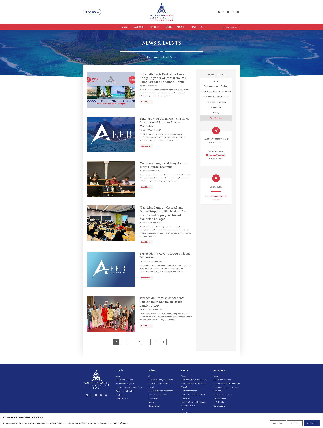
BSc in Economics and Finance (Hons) (216, 91)
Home (150, 57)
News (193, 27)
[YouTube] (237, 12)
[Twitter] (223, 12)
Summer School (220, 398)
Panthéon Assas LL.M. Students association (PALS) (193, 404)
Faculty (168, 27)
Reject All (295, 423)
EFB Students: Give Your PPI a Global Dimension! (165, 256)
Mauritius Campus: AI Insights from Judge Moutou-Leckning (164, 165)
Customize (277, 423)
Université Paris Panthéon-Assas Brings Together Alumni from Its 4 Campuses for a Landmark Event (163, 78)
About (125, 27)
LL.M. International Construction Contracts (226, 389)
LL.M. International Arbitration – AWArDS (193, 385)
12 (155, 342)
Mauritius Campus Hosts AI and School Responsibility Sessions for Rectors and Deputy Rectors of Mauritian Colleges (162, 213)
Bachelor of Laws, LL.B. (125, 383)
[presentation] (111, 90)
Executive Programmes (223, 394)
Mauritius (158, 57)
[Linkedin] (228, 12)
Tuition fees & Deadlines (216, 102)
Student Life (216, 107)
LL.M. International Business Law (216, 97)
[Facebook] (219, 12)
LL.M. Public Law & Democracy (193, 394)
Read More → (147, 102)
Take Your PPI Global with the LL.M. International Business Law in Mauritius (164, 123)
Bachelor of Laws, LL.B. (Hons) (216, 86)
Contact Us (231, 27)
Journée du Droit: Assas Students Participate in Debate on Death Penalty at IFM (162, 302)
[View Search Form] (201, 27)
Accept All (311, 423)
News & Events (216, 118)
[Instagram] (233, 12)
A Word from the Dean (124, 380)
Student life (185, 398)
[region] (161, 420)
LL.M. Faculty (219, 402)
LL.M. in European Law (189, 391)
